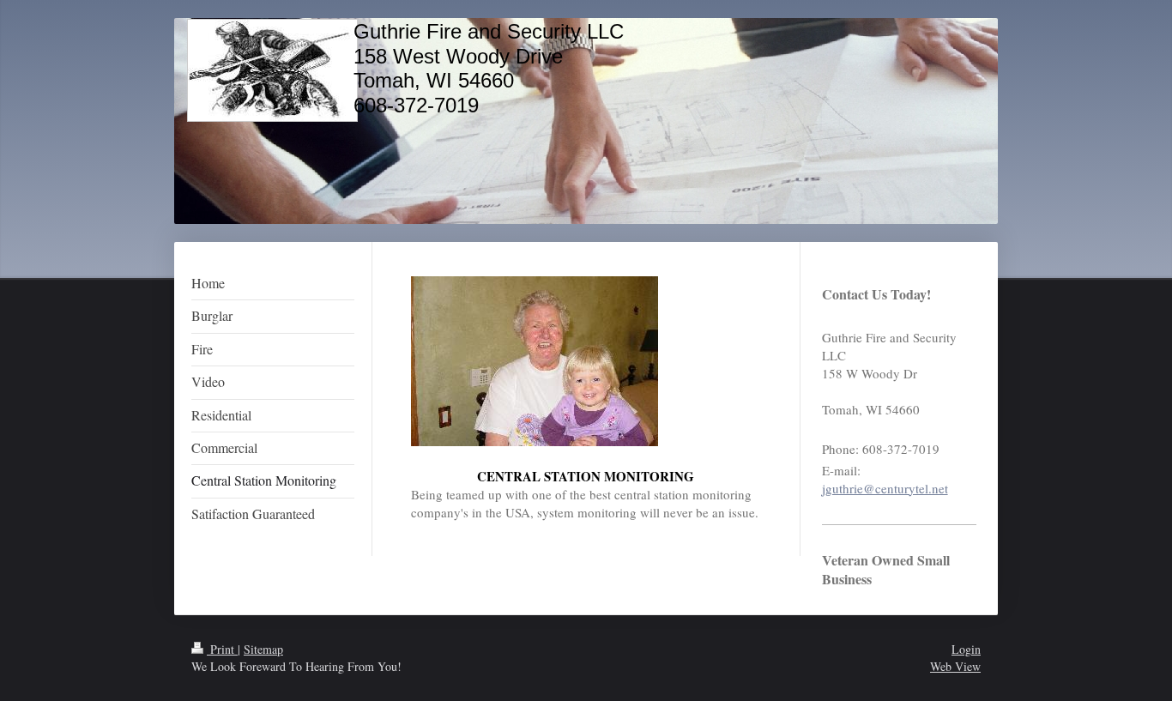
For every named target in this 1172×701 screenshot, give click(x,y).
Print (222, 649)
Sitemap (263, 649)
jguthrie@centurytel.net (885, 488)
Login (966, 649)
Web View (955, 666)
